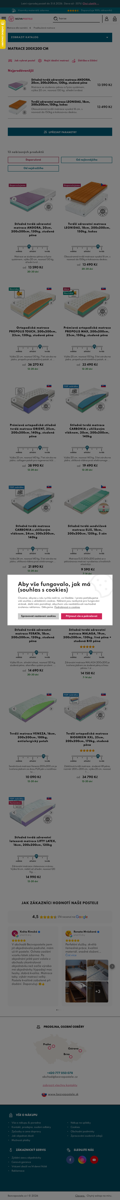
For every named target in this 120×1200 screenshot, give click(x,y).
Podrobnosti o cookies (67, 607)
